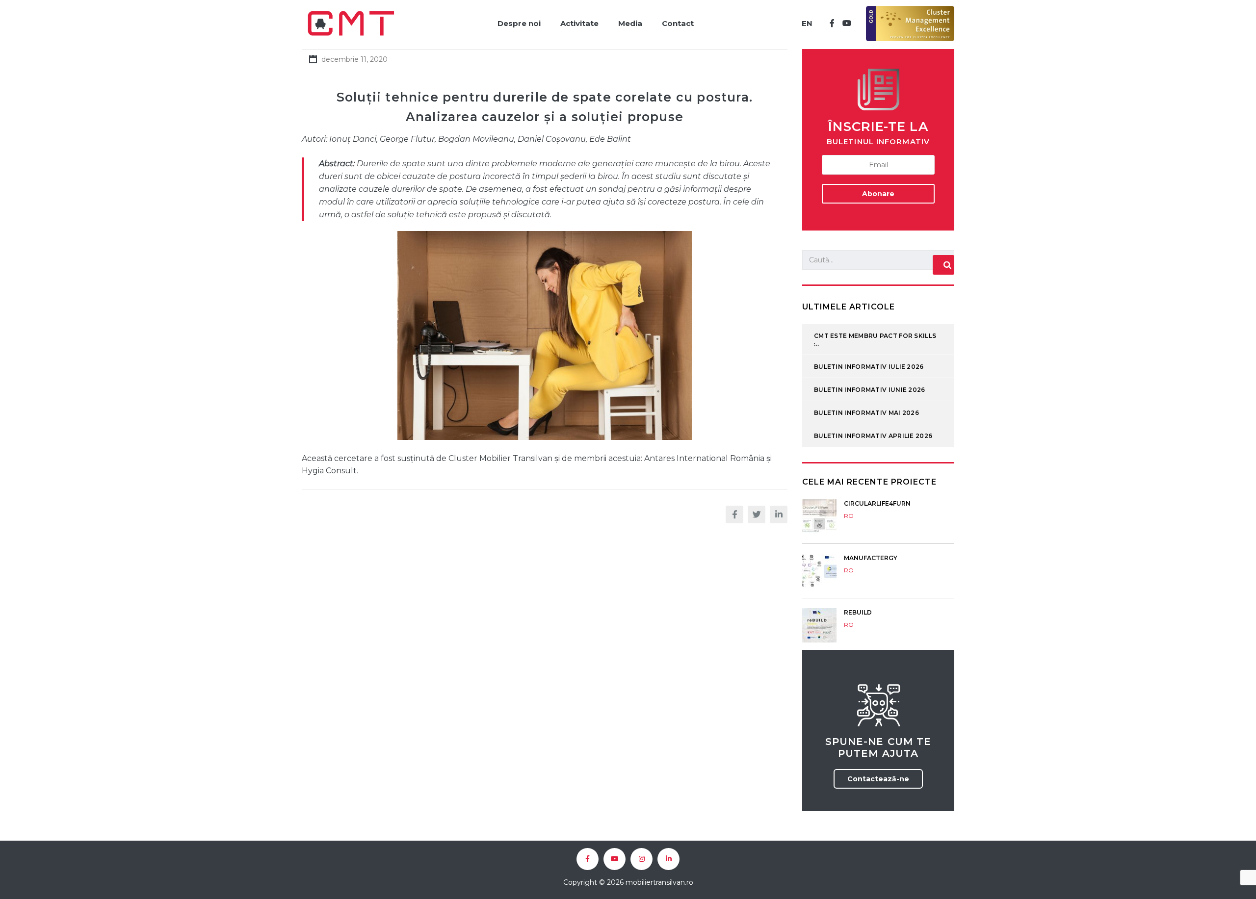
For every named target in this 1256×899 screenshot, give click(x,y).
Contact (678, 23)
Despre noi (519, 23)
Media (630, 23)
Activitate (579, 23)
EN (807, 23)
